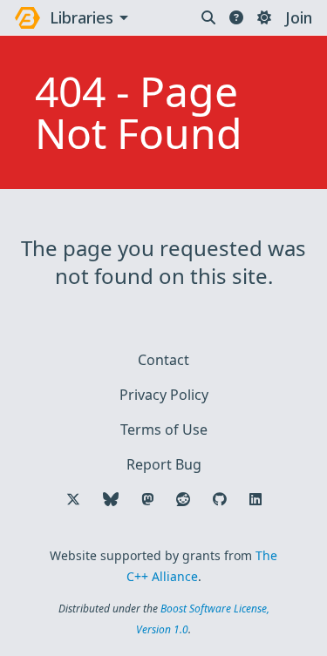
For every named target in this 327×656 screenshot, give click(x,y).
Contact (163, 359)
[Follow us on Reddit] (183, 499)
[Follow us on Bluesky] (111, 499)
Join (298, 17)
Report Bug (163, 464)
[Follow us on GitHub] (220, 499)
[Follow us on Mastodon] (147, 499)
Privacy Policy (163, 394)
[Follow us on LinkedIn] (255, 499)
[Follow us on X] (73, 499)
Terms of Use (164, 429)
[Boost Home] (27, 17)
